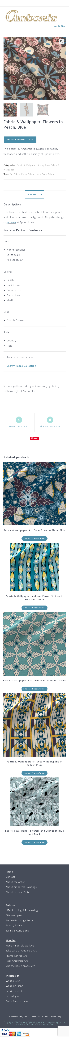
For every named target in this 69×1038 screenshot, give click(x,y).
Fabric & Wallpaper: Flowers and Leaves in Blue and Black (34, 832)
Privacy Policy (14, 925)
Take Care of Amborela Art (21, 950)
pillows (11, 222)
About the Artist (15, 881)
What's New (13, 980)
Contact (10, 876)
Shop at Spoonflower (20, 139)
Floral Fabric (27, 174)
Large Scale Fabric (44, 174)
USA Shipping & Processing (22, 910)
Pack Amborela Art (17, 960)
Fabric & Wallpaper (26, 165)
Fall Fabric (14, 174)
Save (36, 438)
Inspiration (13, 975)
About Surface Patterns (20, 892)
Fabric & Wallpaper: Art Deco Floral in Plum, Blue (34, 530)
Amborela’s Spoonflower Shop (47, 1016)
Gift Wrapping (14, 915)
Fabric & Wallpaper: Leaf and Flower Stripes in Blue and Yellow (34, 598)
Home (9, 871)
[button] (61, 41)
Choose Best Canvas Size (20, 965)
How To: (11, 940)
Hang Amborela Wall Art (20, 945)
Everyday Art (13, 996)
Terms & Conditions (17, 930)
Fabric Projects (15, 991)
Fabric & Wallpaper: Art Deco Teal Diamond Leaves (34, 680)
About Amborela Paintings (21, 886)
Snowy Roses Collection (21, 365)
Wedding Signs (14, 985)
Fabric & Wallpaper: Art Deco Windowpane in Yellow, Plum (34, 763)
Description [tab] (35, 194)
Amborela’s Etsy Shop (18, 1016)
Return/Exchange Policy (20, 920)
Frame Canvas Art (16, 955)
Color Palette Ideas (17, 1001)
